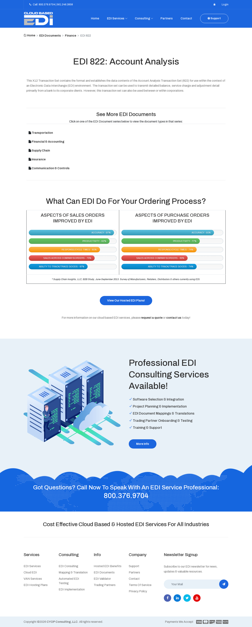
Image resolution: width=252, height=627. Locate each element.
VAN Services (33, 578)
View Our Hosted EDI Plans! (126, 300)
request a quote (152, 317)
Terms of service (140, 585)
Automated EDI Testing (69, 581)
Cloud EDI (30, 572)
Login (225, 4)
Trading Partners (104, 585)
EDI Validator (102, 578)
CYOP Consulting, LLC (62, 621)
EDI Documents (50, 35)
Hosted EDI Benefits (107, 566)
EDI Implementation (72, 589)
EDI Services (115, 18)
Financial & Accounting (48, 141)
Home (95, 18)
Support (215, 18)
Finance (70, 35)
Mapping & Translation (73, 572)
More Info (142, 443)
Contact (186, 18)
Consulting (142, 18)
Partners (166, 18)
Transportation (42, 132)
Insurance (39, 159)
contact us (173, 317)
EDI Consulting (68, 566)
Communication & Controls (51, 168)
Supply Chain (41, 150)
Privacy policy (138, 591)
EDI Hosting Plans (36, 585)
